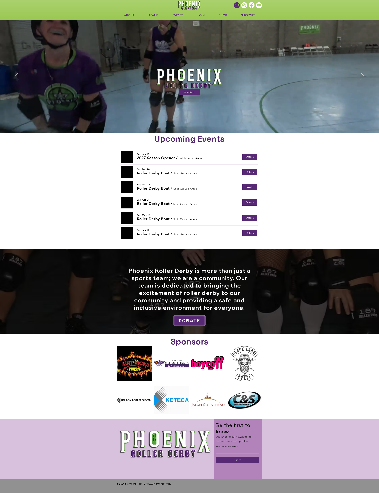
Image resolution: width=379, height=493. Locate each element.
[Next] (362, 76)
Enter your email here (226, 446)
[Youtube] (259, 5)
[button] (156, 158)
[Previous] (17, 76)
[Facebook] (251, 5)
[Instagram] (244, 5)
